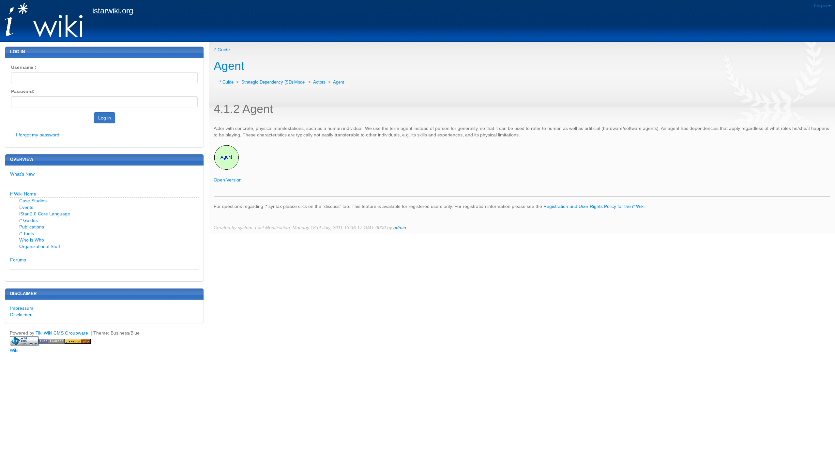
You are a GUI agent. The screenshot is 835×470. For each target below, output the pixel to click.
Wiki (14, 350)
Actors (320, 82)
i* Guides (28, 220)
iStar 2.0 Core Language (44, 213)
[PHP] (51, 340)
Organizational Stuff (39, 246)
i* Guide (222, 49)
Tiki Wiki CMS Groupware (62, 333)
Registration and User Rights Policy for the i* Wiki (594, 206)
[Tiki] (24, 340)
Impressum (21, 308)
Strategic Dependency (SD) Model (274, 82)
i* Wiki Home (23, 193)
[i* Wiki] (41, 20)
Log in (821, 5)
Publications (31, 226)
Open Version (228, 179)
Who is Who (31, 240)
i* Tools (26, 233)
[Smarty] (78, 340)
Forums (18, 259)
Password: (23, 91)
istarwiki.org (112, 10)
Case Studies (33, 200)
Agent (229, 65)
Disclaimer (21, 314)
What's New (22, 174)
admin (399, 227)
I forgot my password (37, 134)
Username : (23, 67)
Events (26, 207)
